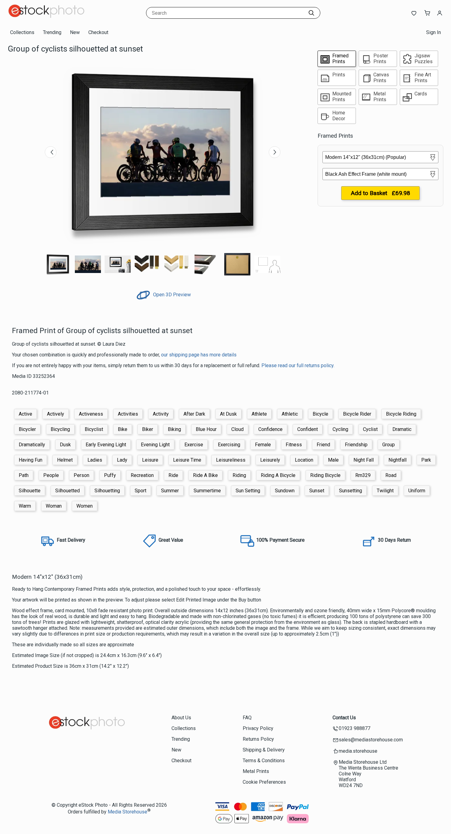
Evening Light (155, 445)
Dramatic (401, 429)
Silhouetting (107, 491)
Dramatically (32, 445)
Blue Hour (206, 429)
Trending (52, 32)
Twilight (385, 491)
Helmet (65, 460)
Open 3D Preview (171, 295)
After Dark (194, 414)
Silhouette (29, 491)
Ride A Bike (205, 475)
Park (426, 460)
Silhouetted (67, 491)
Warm (25, 506)
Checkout (98, 32)
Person (81, 475)
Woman (54, 506)
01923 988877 (354, 728)
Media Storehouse (127, 812)
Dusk (65, 445)
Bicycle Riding (401, 414)
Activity (161, 414)
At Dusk (228, 414)
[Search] (311, 13)
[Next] (274, 152)
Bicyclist (94, 429)
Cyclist (370, 429)
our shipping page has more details (199, 355)
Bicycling (60, 429)
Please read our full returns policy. (297, 365)
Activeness (91, 414)
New (75, 32)
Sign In (433, 32)
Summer (170, 491)
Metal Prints (256, 771)
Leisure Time (187, 460)
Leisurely (270, 460)
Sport (140, 491)
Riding (239, 475)
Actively (55, 414)
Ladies (94, 460)
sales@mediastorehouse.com (371, 740)
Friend (323, 445)
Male (333, 460)
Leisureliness (230, 460)
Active (25, 414)
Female (263, 445)
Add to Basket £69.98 (380, 193)
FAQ (247, 718)
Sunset (316, 491)
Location (304, 460)
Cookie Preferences (264, 782)
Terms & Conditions (264, 760)
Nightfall (397, 460)
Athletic (290, 414)
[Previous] (50, 152)
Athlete (259, 414)
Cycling (340, 429)
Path (24, 475)
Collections (22, 32)
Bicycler (27, 429)
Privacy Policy (258, 728)
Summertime (207, 491)
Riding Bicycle (325, 475)
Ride (173, 475)
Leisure (150, 460)
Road (390, 475)
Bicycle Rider (357, 414)
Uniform (416, 491)
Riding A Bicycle (278, 475)
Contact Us (344, 718)
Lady (122, 460)
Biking (174, 429)
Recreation (142, 475)
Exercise (193, 445)
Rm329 (363, 475)
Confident (307, 429)
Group (388, 445)
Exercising (229, 445)
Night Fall (363, 460)
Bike (122, 429)
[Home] (46, 20)
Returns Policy (258, 739)
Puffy (110, 475)
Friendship (356, 445)
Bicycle (320, 414)
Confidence (270, 429)
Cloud (237, 429)
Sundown (285, 491)
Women (84, 506)
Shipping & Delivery (264, 750)
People (51, 475)
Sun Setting (248, 491)
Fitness (294, 445)
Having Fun (30, 460)
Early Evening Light (106, 445)
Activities (128, 414)
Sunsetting (350, 491)
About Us (181, 718)
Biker (147, 429)
